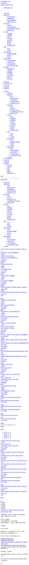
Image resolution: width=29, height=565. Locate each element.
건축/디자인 (10, 62)
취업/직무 (6, 15)
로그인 (11, 7)
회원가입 (6, 7)
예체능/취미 (7, 59)
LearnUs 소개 (4, 510)
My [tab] (2, 502)
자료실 (9, 171)
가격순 (6, 437)
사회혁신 (9, 70)
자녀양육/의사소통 (12, 65)
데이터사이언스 (11, 27)
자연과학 (9, 40)
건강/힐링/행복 (11, 60)
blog (12, 538)
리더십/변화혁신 (11, 20)
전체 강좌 (6, 13)
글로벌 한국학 (11, 45)
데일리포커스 (11, 68)
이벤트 (9, 167)
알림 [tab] (4, 502)
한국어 (9, 57)
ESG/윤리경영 (11, 16)
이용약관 (13, 545)
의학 (5, 47)
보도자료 (3, 511)
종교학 (9, 42)
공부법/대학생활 (11, 53)
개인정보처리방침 (6, 545)
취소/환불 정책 (21, 545)
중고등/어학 (7, 52)
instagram (8, 538)
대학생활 (9, 72)
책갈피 (9, 77)
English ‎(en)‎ (4, 4)
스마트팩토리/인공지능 (13, 28)
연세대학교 (4, 542)
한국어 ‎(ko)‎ (10, 4)
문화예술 (9, 33)
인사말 (10, 510)
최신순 (6, 432)
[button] (4, 3)
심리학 (9, 37)
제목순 (6, 436)
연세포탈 (10, 542)
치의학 (9, 50)
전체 (11, 96)
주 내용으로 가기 (5, 1)
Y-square (6, 67)
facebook (3, 538)
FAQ (8, 168)
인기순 (6, 434)
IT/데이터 (6, 23)
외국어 (9, 55)
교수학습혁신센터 (18, 542)
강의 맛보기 (10, 75)
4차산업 (9, 25)
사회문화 (9, 35)
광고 (7, 511)
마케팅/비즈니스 (11, 22)
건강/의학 (10, 78)
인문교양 (9, 38)
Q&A (8, 170)
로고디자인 (21, 510)
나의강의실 (4, 179)
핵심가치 (15, 510)
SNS (10, 511)
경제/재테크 (10, 18)
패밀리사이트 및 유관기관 (7, 540)
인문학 (6, 32)
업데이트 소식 (11, 173)
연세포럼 (9, 73)
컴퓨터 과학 (10, 30)
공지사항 (9, 165)
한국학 (9, 43)
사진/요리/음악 (11, 64)
